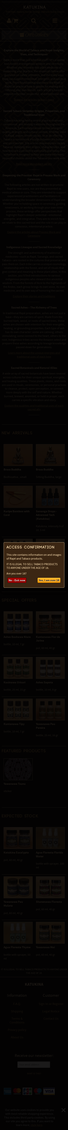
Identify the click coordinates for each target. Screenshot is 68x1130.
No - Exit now (17, 580)
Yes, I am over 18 (49, 580)
